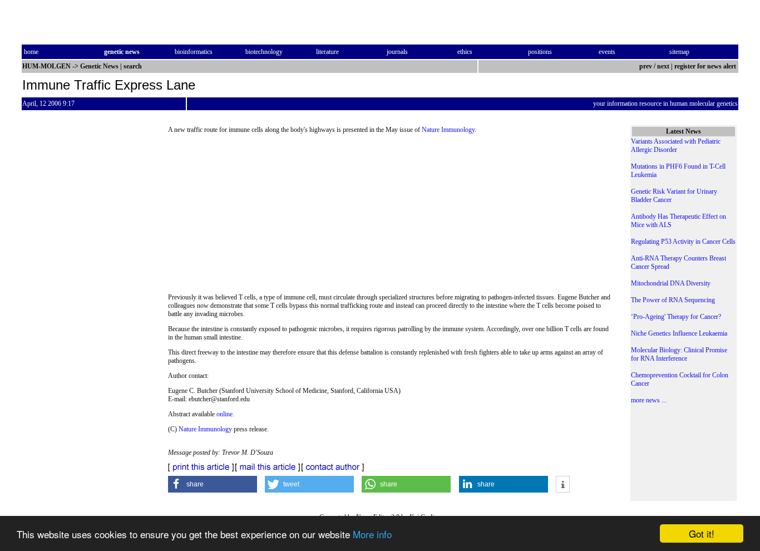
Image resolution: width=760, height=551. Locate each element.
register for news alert (706, 66)
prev (645, 66)
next (663, 66)
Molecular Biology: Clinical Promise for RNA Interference (679, 354)
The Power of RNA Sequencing (673, 300)
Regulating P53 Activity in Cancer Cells (683, 241)
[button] (212, 484)
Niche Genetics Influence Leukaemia (679, 333)
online (224, 414)
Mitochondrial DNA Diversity (670, 283)
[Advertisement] (390, 217)
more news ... (649, 400)
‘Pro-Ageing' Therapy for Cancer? (676, 317)
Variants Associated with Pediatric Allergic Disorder (675, 145)
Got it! (701, 533)
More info (372, 534)
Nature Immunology (448, 130)
